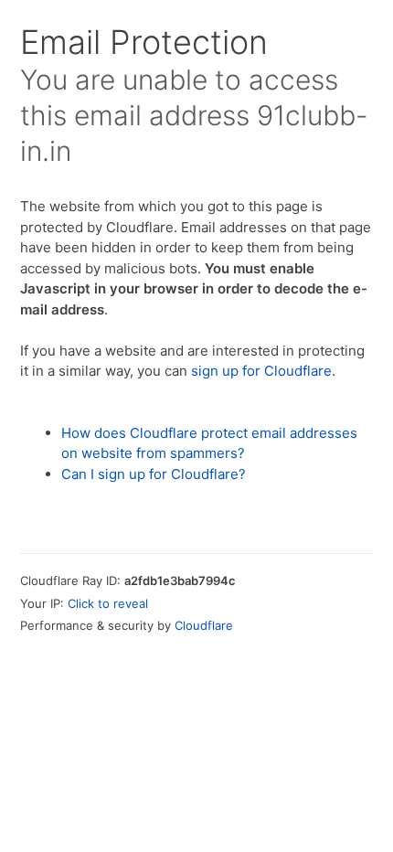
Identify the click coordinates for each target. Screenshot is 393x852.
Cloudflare (204, 625)
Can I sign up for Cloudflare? (153, 474)
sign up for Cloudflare (261, 370)
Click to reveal (108, 603)
